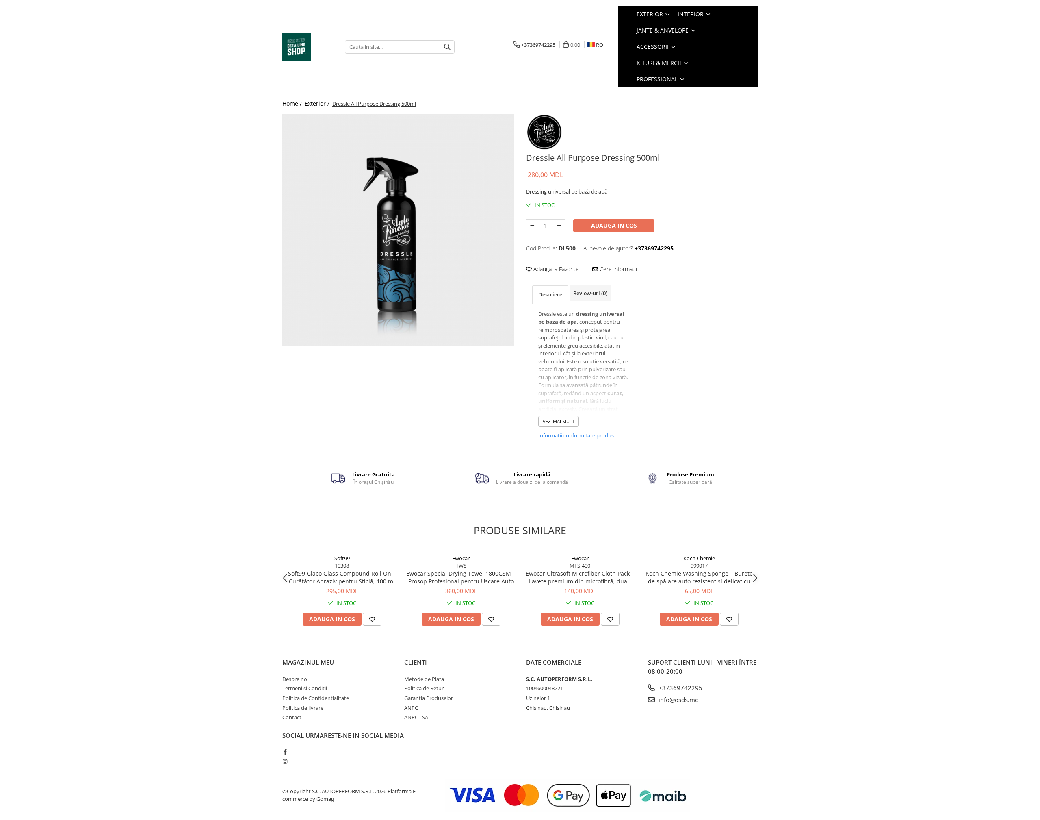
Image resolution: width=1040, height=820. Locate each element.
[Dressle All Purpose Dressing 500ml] (398, 230)
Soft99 (342, 558)
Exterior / (318, 103)
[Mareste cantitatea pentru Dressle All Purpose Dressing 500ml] (559, 225)
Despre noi (295, 679)
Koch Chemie (699, 558)
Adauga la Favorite (555, 269)
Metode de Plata (424, 679)
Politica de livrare (302, 707)
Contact (291, 717)
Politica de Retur (424, 688)
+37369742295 (679, 688)
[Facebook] (285, 751)
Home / (292, 103)
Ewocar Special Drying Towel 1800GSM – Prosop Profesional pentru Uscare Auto (461, 577)
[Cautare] (447, 47)
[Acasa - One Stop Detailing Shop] (307, 47)
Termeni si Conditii (304, 688)
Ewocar (461, 558)
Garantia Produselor (428, 698)
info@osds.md (678, 700)
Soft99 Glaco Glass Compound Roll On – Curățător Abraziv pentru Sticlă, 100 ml (342, 577)
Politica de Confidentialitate (315, 698)
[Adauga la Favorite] (372, 619)
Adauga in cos (614, 225)
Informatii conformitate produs (576, 435)
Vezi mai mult (558, 421)
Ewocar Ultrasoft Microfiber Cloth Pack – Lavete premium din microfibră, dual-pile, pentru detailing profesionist (580, 577)
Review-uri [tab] (590, 293)
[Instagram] (285, 761)
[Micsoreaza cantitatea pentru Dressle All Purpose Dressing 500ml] (532, 225)
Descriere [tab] (550, 294)
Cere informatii (617, 269)
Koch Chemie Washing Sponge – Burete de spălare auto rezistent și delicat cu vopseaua (699, 577)
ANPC (411, 707)
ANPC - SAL (417, 717)
